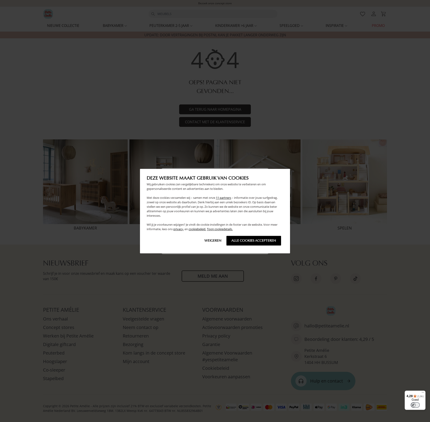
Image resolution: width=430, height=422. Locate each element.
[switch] (415, 405)
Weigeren (212, 240)
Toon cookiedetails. (220, 229)
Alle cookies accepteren (253, 240)
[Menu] (423, 393)
